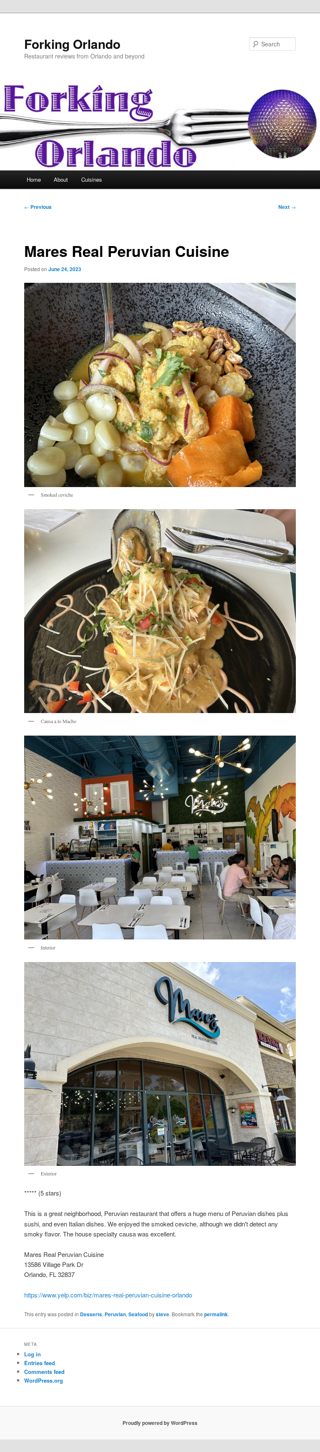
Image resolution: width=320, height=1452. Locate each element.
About (61, 179)
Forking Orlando (72, 44)
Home (34, 179)
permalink (216, 1314)
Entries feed (39, 1363)
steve (162, 1314)
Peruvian (115, 1314)
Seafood (138, 1314)
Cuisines (91, 179)
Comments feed (44, 1372)
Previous (38, 207)
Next (287, 207)
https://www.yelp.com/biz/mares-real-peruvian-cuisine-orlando (108, 1294)
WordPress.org (43, 1380)
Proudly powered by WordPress (160, 1423)
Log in (32, 1354)
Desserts (91, 1314)
